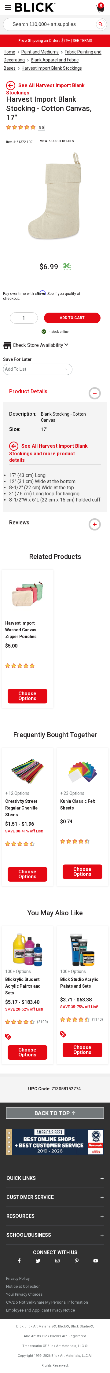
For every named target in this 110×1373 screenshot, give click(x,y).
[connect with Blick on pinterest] (77, 1265)
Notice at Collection (23, 1286)
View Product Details (57, 141)
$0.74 (66, 821)
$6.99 (48, 266)
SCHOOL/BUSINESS (28, 1235)
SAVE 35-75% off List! (79, 1007)
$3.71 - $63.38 (76, 1000)
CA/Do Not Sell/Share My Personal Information (47, 1302)
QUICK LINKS (21, 1178)
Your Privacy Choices (24, 1294)
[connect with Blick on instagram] (57, 1265)
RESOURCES (20, 1216)
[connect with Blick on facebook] (19, 1265)
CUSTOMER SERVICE (30, 1197)
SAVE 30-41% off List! (24, 831)
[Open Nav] (8, 7)
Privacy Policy (18, 1278)
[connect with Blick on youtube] (96, 1265)
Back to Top (52, 1113)
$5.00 (11, 646)
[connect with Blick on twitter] (38, 1265)
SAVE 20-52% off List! (24, 1009)
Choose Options (27, 696)
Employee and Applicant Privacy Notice (40, 1310)
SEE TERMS (82, 41)
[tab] (55, 391)
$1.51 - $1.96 (19, 824)
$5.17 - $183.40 (22, 1002)
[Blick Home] (35, 7)
